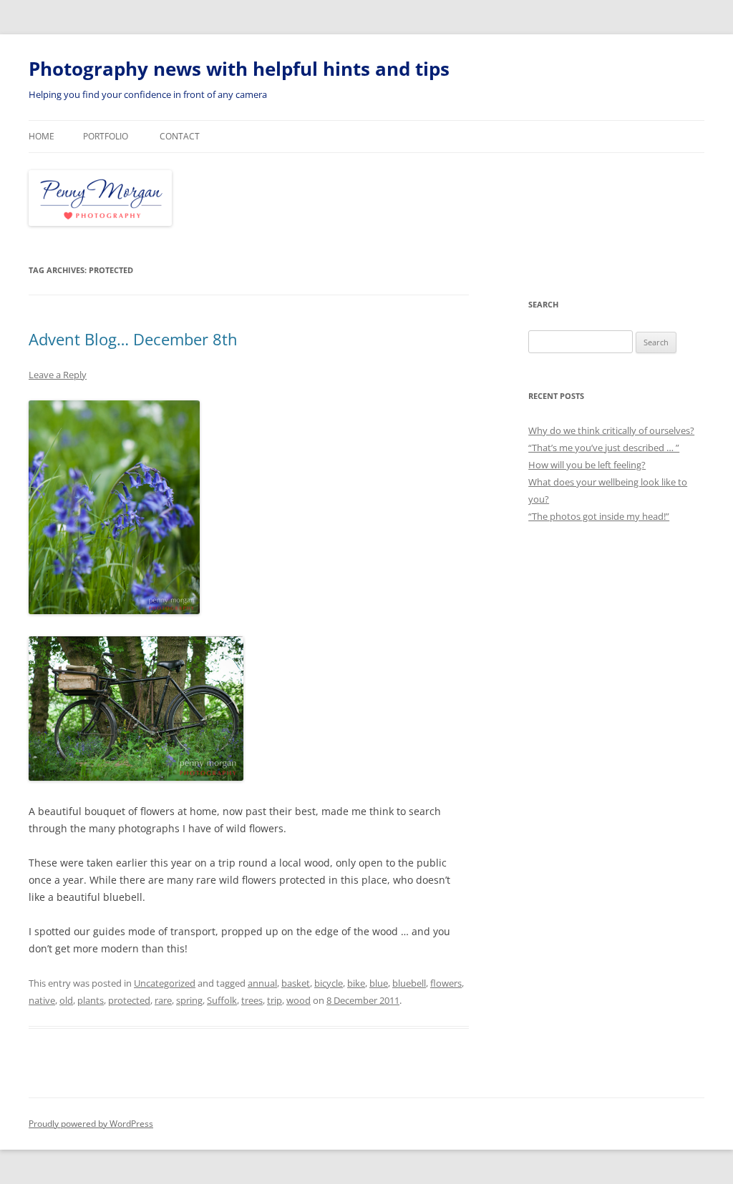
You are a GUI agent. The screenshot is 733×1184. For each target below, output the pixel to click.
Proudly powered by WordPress (91, 1124)
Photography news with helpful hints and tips (239, 69)
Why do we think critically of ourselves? (611, 430)
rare (163, 1000)
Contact (180, 136)
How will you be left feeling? (587, 464)
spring (189, 1000)
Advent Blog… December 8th (133, 339)
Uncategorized (164, 983)
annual (262, 983)
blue (378, 983)
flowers (446, 983)
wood (298, 1000)
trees (252, 1000)
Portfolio (105, 136)
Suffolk (222, 1000)
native (42, 1000)
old (66, 1000)
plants (90, 1000)
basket (295, 983)
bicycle (328, 983)
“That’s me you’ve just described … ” (603, 447)
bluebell (409, 983)
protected (129, 1000)
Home (41, 136)
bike (356, 983)
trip (274, 1000)
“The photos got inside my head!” (598, 516)
